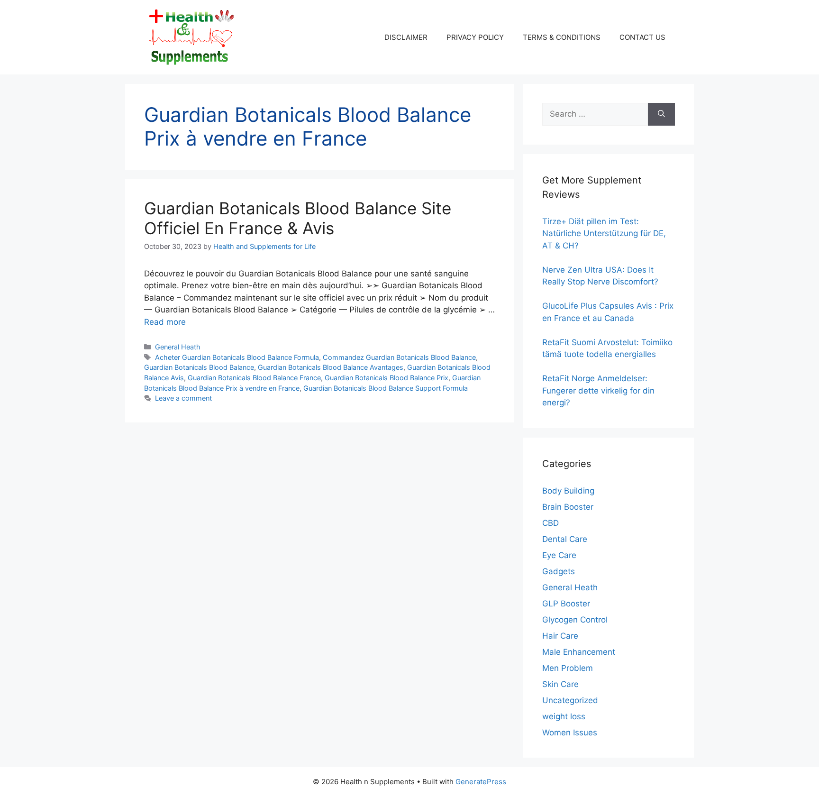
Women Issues (569, 732)
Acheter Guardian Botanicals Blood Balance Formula (237, 357)
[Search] (661, 114)
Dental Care (564, 539)
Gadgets (558, 571)
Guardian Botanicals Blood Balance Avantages (330, 367)
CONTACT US (642, 37)
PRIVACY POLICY (475, 37)
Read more (165, 322)
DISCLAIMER (406, 37)
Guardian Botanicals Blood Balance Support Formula (385, 388)
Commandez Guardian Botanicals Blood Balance (399, 357)
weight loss (563, 716)
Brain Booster (567, 507)
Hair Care (560, 636)
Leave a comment (183, 398)
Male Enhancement (578, 652)
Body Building (568, 490)
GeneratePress (480, 781)
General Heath (177, 347)
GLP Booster (566, 603)
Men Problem (567, 668)
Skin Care (560, 684)
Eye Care (559, 555)
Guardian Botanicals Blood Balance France (254, 378)
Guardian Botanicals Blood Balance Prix (386, 378)
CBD (550, 523)
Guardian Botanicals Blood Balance (199, 367)
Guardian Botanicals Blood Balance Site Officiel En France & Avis (297, 218)
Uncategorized (570, 700)
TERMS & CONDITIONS (562, 37)
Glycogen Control (575, 619)
